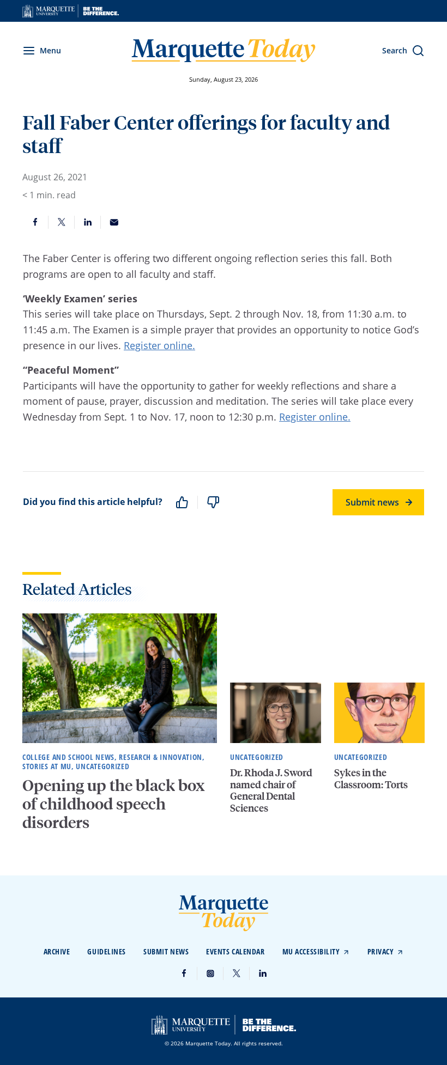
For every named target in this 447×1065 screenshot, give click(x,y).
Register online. (159, 345)
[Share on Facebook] (35, 222)
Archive (57, 951)
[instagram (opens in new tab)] (210, 973)
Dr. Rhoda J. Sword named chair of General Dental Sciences (271, 789)
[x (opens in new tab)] (237, 973)
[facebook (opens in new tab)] (184, 973)
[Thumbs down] (213, 502)
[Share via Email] (114, 222)
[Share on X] (62, 222)
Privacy (380, 951)
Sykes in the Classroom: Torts (371, 778)
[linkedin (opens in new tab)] (263, 973)
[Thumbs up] (182, 502)
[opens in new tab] (70, 10)
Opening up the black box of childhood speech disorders (113, 804)
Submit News (166, 951)
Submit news (372, 502)
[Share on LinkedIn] (88, 222)
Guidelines (106, 951)
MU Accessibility (311, 951)
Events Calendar (235, 951)
